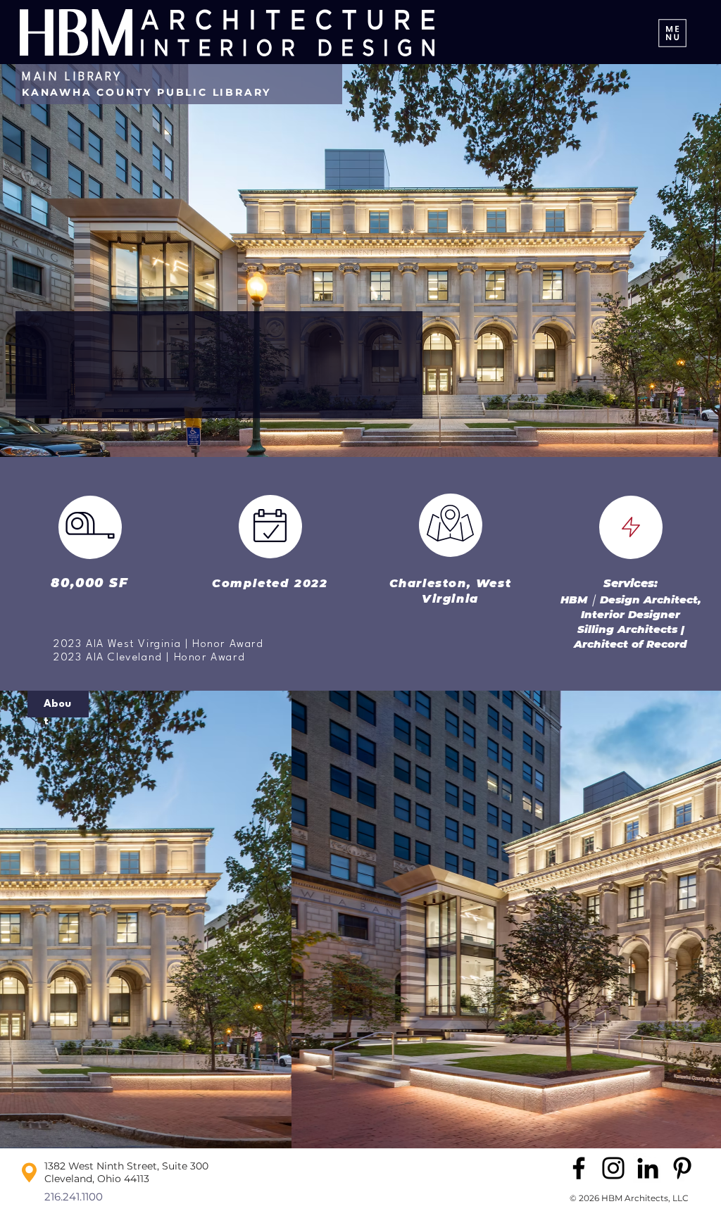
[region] (152, 871)
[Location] (451, 523)
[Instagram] (613, 1168)
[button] (360, 919)
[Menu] (672, 33)
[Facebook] (579, 1168)
